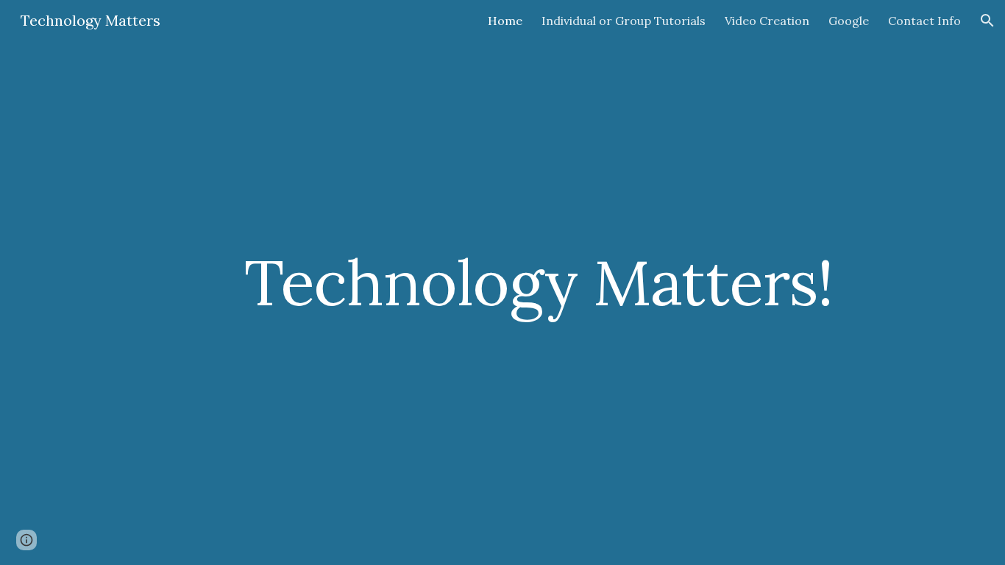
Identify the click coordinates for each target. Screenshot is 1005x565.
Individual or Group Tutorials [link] (623, 20)
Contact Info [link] (924, 20)
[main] (538, 282)
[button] (987, 20)
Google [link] (848, 20)
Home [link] (505, 20)
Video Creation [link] (767, 20)
